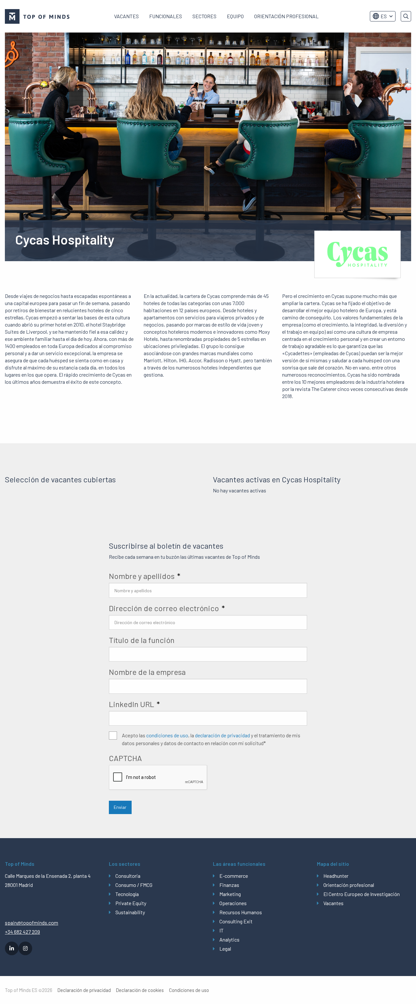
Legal (225, 948)
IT (221, 930)
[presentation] (158, 777)
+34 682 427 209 (22, 932)
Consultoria (127, 876)
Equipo (235, 16)
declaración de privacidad (222, 735)
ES (384, 16)
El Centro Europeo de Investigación (361, 894)
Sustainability (130, 912)
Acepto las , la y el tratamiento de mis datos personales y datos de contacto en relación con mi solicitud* (211, 739)
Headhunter (335, 876)
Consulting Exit (236, 921)
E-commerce (233, 876)
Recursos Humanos (240, 912)
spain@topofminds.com (31, 922)
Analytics (229, 939)
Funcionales (165, 16)
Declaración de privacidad (84, 990)
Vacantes (126, 16)
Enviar (120, 807)
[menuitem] (126, 16)
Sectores (204, 16)
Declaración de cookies (140, 990)
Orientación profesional (286, 16)
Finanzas (229, 885)
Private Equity (130, 903)
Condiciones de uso (189, 990)
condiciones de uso (167, 735)
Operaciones (233, 903)
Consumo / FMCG (133, 885)
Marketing (230, 894)
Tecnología (127, 894)
